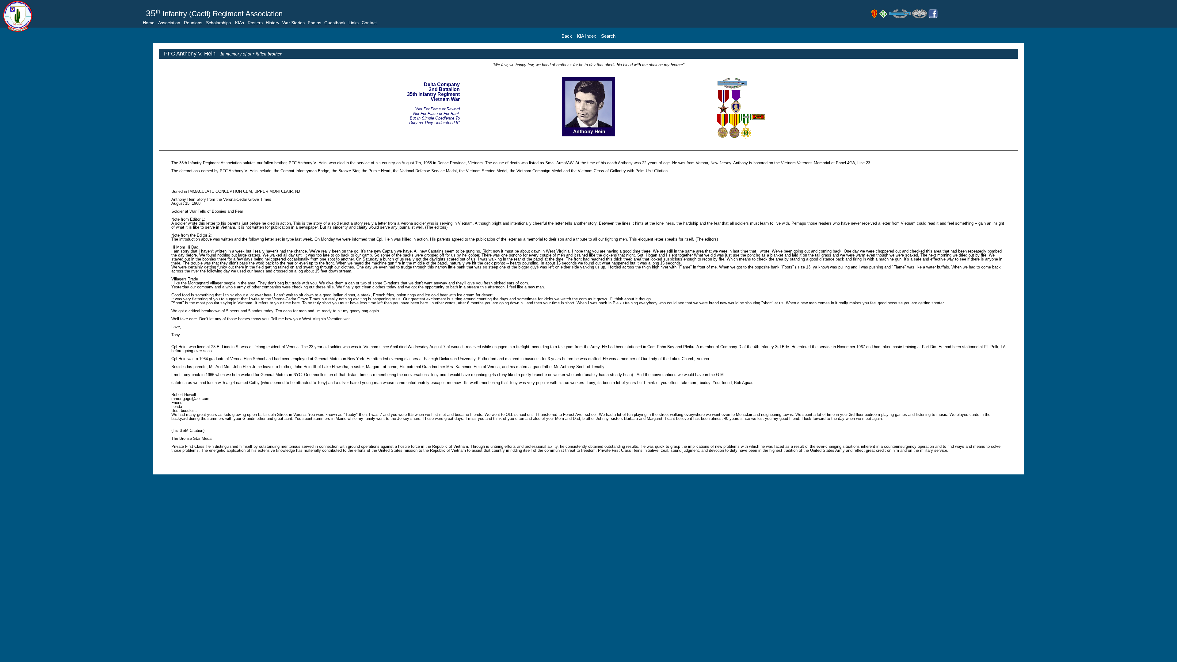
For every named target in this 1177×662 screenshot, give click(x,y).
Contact (369, 22)
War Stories (293, 22)
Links (354, 22)
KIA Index (586, 36)
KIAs (239, 22)
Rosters (255, 22)
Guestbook (334, 22)
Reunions (193, 22)
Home (148, 22)
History (272, 22)
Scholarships (218, 22)
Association (169, 22)
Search (608, 36)
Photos (314, 22)
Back (567, 36)
